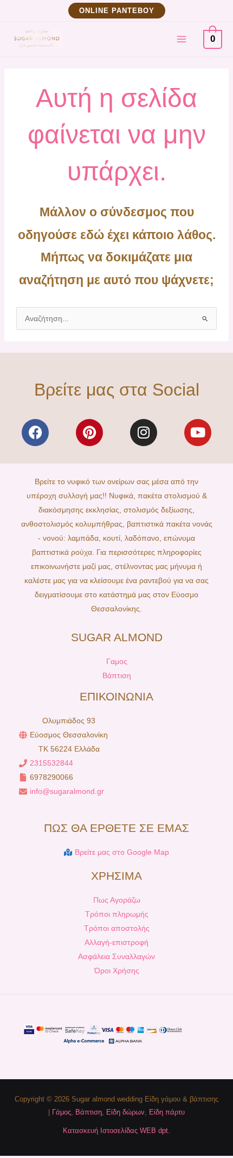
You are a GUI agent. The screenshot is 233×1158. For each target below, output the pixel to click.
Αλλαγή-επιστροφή (116, 942)
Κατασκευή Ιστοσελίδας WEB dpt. (116, 1130)
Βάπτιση (116, 675)
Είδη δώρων (125, 1112)
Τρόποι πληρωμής (116, 914)
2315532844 (51, 763)
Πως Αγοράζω (116, 900)
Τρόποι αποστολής (117, 928)
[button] (116, 10)
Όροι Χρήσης (116, 970)
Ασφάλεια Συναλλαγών (116, 956)
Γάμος (61, 1112)
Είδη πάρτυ (167, 1112)
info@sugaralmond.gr (67, 791)
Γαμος (116, 661)
